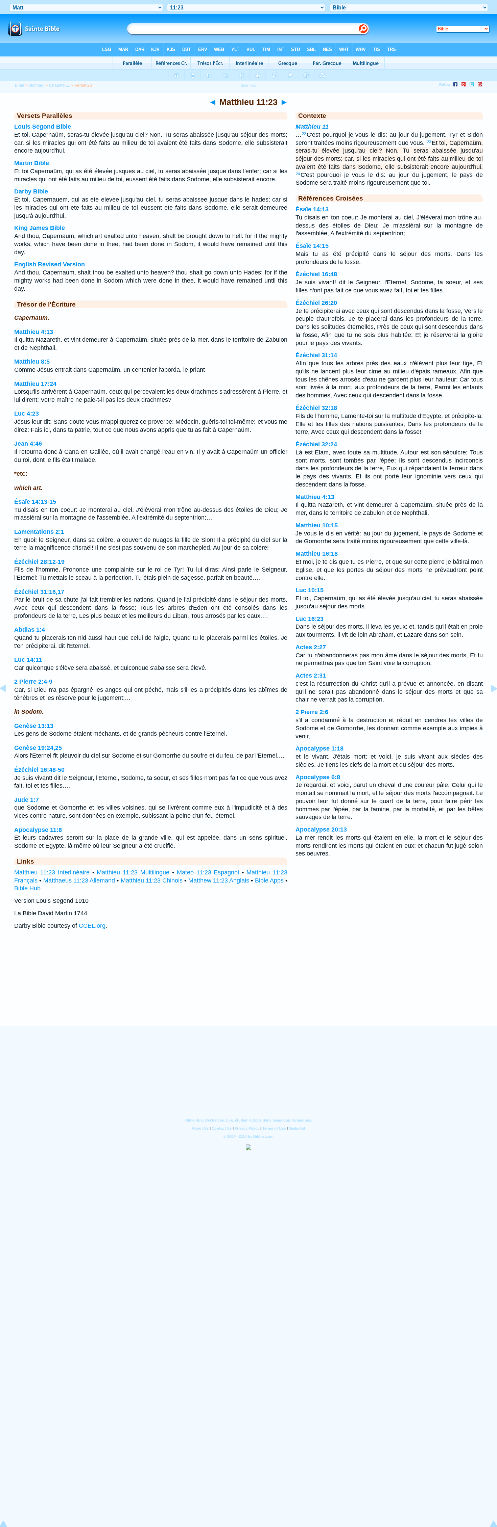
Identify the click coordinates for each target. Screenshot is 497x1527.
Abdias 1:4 (29, 629)
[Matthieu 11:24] (488, 703)
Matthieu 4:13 (33, 331)
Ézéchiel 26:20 (316, 302)
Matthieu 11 (312, 126)
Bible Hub (27, 888)
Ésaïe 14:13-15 (35, 501)
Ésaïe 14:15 (312, 245)
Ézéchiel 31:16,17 (39, 591)
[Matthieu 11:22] (8, 703)
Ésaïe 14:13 (312, 209)
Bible (19, 85)
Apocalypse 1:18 (319, 748)
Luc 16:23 (309, 618)
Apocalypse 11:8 (38, 829)
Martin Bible (31, 163)
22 (304, 134)
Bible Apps (269, 880)
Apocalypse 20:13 (321, 829)
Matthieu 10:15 (316, 525)
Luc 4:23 (26, 413)
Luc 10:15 (309, 590)
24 (298, 174)
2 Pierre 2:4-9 (33, 681)
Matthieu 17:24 (35, 383)
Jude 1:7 (26, 799)
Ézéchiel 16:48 (316, 274)
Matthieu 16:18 (316, 553)
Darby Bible (31, 191)
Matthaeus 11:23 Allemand (79, 880)
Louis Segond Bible (42, 126)
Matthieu (37, 85)
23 (429, 142)
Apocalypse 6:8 (317, 777)
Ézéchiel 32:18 (316, 407)
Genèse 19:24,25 (38, 747)
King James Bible (39, 228)
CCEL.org (92, 925)
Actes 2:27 (310, 647)
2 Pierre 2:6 (311, 712)
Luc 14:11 (28, 659)
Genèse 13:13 (33, 725)
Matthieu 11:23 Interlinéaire (52, 872)
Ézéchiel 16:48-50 (39, 769)
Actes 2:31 (310, 675)
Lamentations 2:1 (39, 531)
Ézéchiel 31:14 (316, 355)
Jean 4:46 (28, 443)
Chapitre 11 (59, 85)
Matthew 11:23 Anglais (219, 880)
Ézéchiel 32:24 (316, 444)
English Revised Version (49, 264)
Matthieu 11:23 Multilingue (133, 872)
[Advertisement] (248, 984)
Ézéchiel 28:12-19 (39, 561)
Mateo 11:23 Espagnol (208, 872)
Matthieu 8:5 (32, 361)
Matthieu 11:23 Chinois (152, 880)
